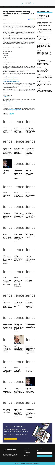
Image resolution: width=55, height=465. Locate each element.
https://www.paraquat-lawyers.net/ (14, 101)
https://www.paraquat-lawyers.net (10, 79)
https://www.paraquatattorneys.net (11, 81)
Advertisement (27, 454)
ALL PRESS (18, 7)
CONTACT (24, 7)
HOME (4, 7)
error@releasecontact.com (15, 109)
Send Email (7, 96)
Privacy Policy (27, 452)
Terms (25, 450)
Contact (26, 455)
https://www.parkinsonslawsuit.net (10, 77)
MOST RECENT (11, 7)
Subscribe (45, 456)
